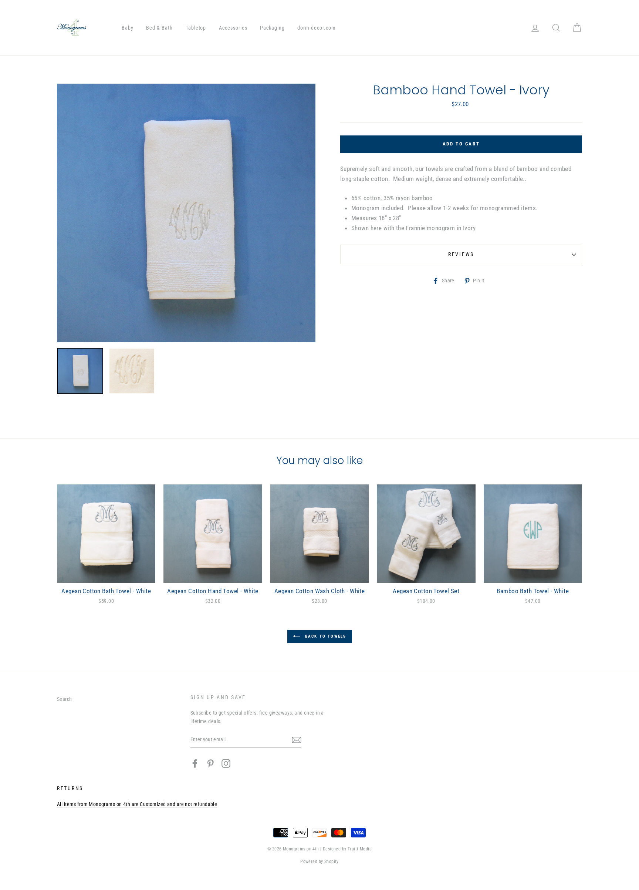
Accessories (233, 28)
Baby (127, 28)
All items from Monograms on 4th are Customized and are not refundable (137, 804)
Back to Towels (324, 636)
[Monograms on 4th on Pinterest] (210, 763)
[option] (186, 213)
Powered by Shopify (319, 861)
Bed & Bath (159, 28)
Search (64, 699)
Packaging (272, 28)
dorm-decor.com (316, 28)
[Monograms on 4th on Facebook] (194, 763)
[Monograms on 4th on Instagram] (226, 763)
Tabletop (196, 28)
